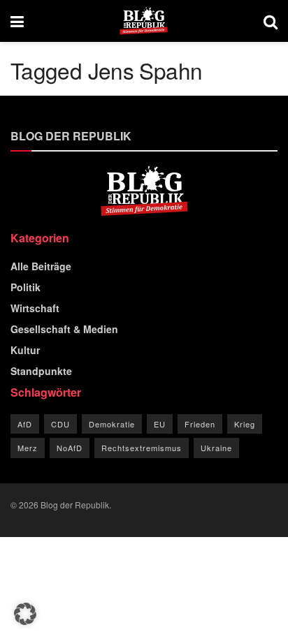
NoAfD (69, 447)
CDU (60, 423)
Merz (27, 447)
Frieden (200, 423)
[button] (25, 614)
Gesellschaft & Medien (64, 329)
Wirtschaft (34, 308)
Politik (25, 287)
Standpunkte (41, 371)
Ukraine (216, 447)
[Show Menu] (17, 21)
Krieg (244, 423)
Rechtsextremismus (141, 447)
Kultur (25, 350)
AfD (24, 423)
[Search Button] (271, 21)
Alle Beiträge (40, 266)
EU (160, 423)
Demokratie (112, 423)
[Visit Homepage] (144, 21)
